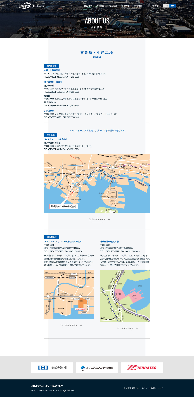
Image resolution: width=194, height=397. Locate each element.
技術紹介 (100, 6)
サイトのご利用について (152, 388)
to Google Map (97, 219)
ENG (172, 5)
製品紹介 (88, 6)
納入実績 (113, 6)
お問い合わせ (152, 6)
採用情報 (138, 6)
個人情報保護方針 (131, 388)
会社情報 (125, 6)
